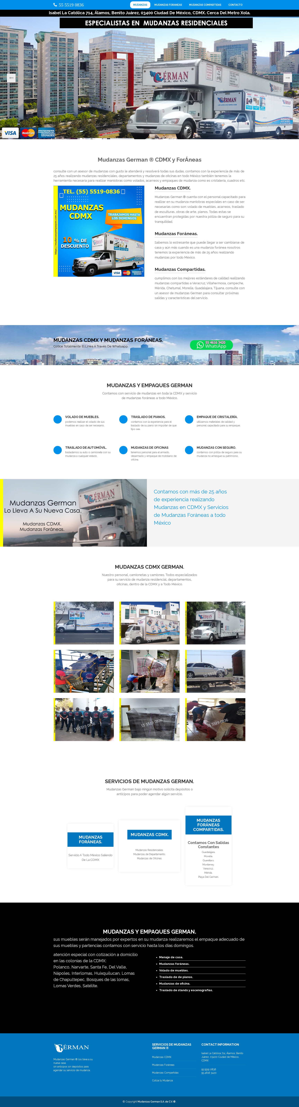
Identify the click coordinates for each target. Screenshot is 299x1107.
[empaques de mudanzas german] (215, 719)
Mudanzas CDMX (161, 1057)
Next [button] (287, 78)
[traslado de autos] (215, 671)
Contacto (235, 4)
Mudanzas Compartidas (205, 4)
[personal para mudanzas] (84, 719)
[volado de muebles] (149, 671)
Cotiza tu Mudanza (162, 1080)
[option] (149, 78)
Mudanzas (140, 4)
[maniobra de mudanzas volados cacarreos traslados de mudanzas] (84, 671)
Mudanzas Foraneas (168, 4)
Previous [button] (11, 78)
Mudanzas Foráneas (163, 1064)
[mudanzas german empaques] (149, 719)
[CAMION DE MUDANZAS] (215, 622)
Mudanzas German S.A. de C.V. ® (157, 1101)
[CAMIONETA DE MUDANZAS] (84, 622)
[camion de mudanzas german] (149, 622)
